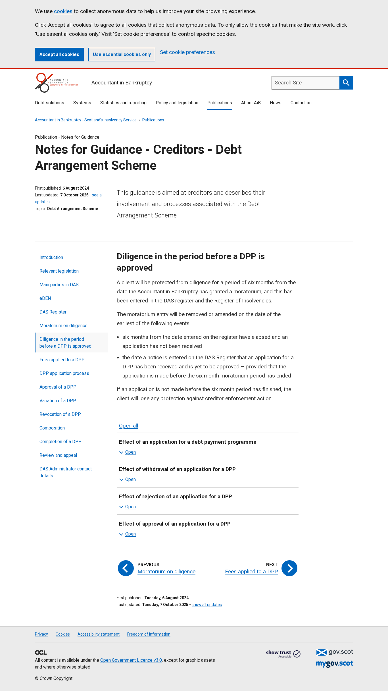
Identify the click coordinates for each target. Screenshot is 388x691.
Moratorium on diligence (63, 325)
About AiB (251, 102)
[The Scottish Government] (334, 652)
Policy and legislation (177, 102)
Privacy (41, 634)
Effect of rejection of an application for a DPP (175, 496)
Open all (128, 425)
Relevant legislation (59, 271)
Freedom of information (148, 634)
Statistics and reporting (123, 102)
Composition (52, 428)
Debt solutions (49, 102)
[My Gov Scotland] (334, 664)
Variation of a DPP (57, 400)
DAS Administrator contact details (65, 472)
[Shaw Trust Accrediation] (283, 654)
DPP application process (64, 373)
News (275, 102)
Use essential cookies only (122, 54)
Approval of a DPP (57, 387)
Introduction (51, 257)
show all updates (207, 604)
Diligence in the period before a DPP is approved (65, 343)
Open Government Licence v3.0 (131, 660)
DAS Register (52, 312)
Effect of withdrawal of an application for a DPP (177, 469)
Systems (82, 102)
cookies (63, 11)
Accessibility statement (99, 634)
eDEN (45, 298)
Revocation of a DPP (60, 414)
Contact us (301, 102)
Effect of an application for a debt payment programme (187, 442)
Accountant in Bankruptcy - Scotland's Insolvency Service (86, 120)
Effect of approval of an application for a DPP (175, 523)
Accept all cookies (59, 54)
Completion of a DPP (60, 441)
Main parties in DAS (59, 284)
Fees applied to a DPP (62, 359)
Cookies (63, 634)
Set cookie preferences (187, 52)
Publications (219, 102)
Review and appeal (58, 455)
